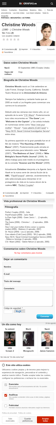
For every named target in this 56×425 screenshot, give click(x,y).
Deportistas (23, 10)
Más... (40, 10)
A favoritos (36, 49)
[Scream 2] (9, 338)
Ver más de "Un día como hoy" (12, 357)
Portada (5, 18)
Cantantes (13, 10)
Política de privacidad (9, 413)
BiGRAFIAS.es (28, 3)
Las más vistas (18, 13)
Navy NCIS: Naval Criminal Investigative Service (27, 131)
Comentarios (10, 49)
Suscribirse (8, 52)
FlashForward (17, 175)
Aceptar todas (45, 420)
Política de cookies (24, 413)
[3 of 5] (11, 39)
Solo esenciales (10, 420)
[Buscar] (52, 3)
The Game (9, 222)
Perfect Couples (26, 185)
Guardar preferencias (28, 420)
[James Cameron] (47, 338)
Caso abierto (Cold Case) (34, 128)
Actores (4, 10)
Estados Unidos (43, 68)
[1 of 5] (4, 39)
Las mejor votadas (33, 13)
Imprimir (24, 49)
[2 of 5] (7, 39)
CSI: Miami (29, 115)
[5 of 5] (18, 39)
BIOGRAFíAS (16, 18)
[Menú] (4, 4)
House (17, 128)
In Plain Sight (10, 217)
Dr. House (9, 232)
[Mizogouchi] (28, 338)
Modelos (33, 10)
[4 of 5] (14, 39)
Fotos (9, 33)
